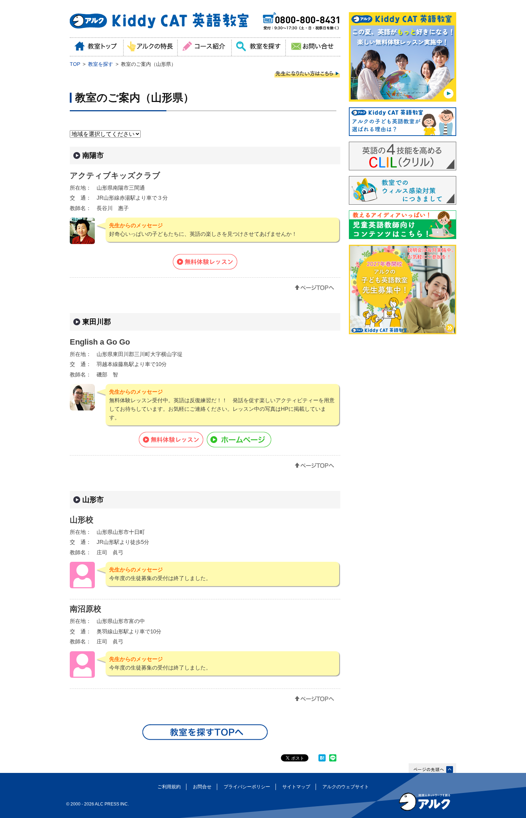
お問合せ (202, 786)
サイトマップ (296, 786)
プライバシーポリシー (247, 786)
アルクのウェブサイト (345, 786)
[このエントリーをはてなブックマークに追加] (322, 760)
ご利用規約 (169, 786)
